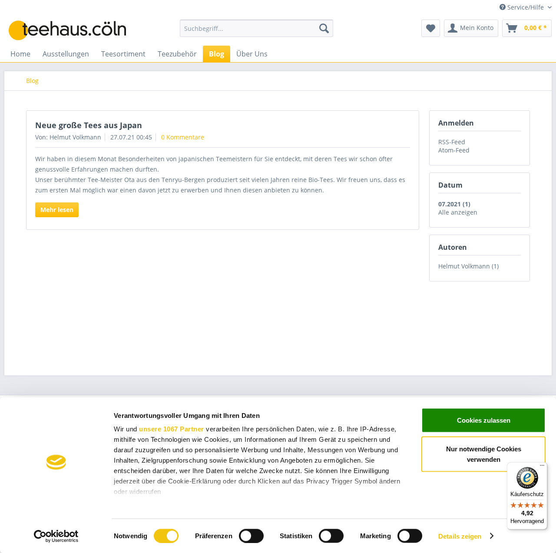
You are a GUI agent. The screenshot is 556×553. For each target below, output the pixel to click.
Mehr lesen (56, 209)
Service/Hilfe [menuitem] (526, 7)
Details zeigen (459, 536)
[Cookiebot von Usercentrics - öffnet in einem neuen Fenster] (56, 536)
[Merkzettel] (430, 28)
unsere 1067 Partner (171, 429)
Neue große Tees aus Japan (88, 125)
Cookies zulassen (483, 420)
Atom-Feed (454, 150)
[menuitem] (256, 28)
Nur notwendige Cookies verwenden (483, 454)
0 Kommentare (182, 137)
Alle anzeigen (457, 212)
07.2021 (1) (454, 204)
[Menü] (542, 467)
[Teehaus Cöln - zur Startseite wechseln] (74, 30)
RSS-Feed (451, 142)
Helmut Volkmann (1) (468, 266)
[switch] (251, 536)
